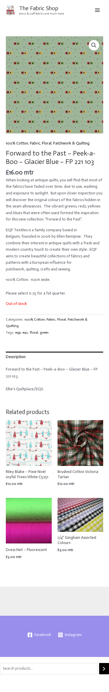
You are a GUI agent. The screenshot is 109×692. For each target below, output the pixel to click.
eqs (25, 332)
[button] (94, 45)
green (44, 332)
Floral (46, 143)
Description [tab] (16, 356)
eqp (18, 332)
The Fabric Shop (38, 8)
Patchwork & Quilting (71, 143)
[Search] (104, 668)
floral (34, 332)
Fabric (35, 143)
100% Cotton (17, 143)
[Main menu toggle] (97, 10)
